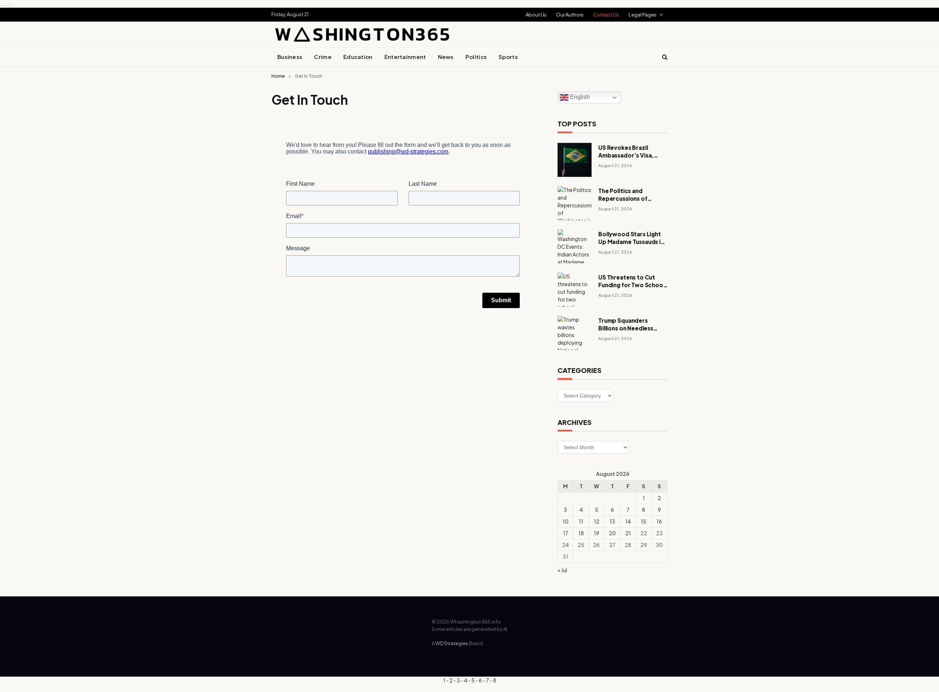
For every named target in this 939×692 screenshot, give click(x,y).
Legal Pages (643, 15)
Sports (508, 56)
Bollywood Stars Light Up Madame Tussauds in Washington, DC (631, 238)
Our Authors (570, 15)
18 (581, 533)
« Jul (562, 570)
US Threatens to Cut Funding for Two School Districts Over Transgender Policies (631, 281)
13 (612, 521)
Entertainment (405, 56)
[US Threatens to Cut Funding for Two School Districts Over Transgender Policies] (575, 290)
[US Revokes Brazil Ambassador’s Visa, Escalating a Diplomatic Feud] (575, 160)
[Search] (664, 57)
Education (358, 56)
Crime (323, 56)
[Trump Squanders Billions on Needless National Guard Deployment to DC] (575, 333)
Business (289, 56)
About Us (536, 15)
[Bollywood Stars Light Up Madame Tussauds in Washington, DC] (575, 246)
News (446, 56)
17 (565, 533)
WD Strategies (451, 643)
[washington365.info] (361, 34)
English (579, 97)
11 (581, 521)
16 (659, 521)
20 (612, 533)
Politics (476, 56)
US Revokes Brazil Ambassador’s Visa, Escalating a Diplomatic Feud (631, 151)
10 (566, 521)
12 (596, 521)
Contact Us (606, 15)
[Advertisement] (582, 30)
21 (628, 533)
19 (596, 533)
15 (643, 521)
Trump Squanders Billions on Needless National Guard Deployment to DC (625, 324)
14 (628, 521)
